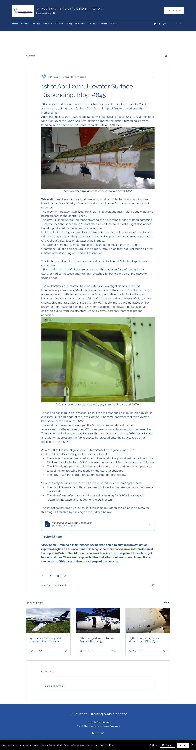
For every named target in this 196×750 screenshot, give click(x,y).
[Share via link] (65, 575)
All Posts (30, 55)
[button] (166, 56)
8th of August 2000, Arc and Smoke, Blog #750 (97, 640)
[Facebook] (159, 23)
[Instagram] (164, 23)
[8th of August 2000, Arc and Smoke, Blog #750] (98, 620)
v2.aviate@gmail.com (98, 722)
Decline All (167, 745)
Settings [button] (153, 745)
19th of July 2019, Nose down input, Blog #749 (144, 640)
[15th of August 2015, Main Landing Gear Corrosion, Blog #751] (48, 620)
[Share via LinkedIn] (57, 575)
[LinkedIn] (155, 23)
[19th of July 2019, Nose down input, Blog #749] (148, 620)
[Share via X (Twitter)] (50, 575)
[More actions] (153, 77)
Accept (182, 745)
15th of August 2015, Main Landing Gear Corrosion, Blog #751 (46, 640)
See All (166, 602)
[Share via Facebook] (42, 575)
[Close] (192, 745)
